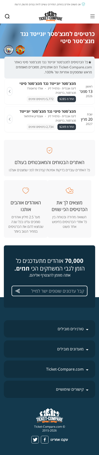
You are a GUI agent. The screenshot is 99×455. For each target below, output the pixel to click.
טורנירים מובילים (71, 328)
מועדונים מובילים (70, 349)
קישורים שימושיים (70, 389)
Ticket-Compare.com (65, 369)
